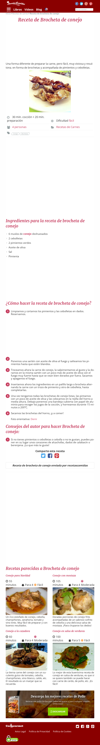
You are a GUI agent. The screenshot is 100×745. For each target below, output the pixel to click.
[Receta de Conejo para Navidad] (26, 614)
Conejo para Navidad (18, 575)
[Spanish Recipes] (46, 10)
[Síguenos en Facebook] (76, 4)
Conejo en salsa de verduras (69, 631)
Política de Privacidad (39, 731)
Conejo (15, 134)
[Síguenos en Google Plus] (87, 726)
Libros (17, 9)
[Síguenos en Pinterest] (90, 4)
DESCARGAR (58, 711)
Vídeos (28, 9)
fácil (71, 120)
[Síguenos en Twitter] (81, 4)
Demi (34, 419)
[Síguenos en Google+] (86, 4)
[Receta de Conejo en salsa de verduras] (73, 669)
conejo (27, 234)
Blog (39, 9)
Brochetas (24, 134)
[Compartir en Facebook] (50, 456)
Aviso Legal (20, 731)
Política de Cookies (62, 731)
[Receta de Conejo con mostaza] (73, 614)
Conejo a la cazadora (18, 631)
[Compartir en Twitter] (43, 456)
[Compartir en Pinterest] (57, 456)
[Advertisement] (50, 41)
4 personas (19, 127)
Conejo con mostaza (64, 575)
